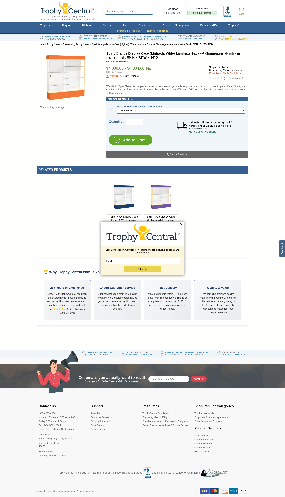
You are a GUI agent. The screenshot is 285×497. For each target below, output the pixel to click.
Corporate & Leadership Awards (211, 417)
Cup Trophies (201, 435)
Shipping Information (101, 421)
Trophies (45, 25)
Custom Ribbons (203, 447)
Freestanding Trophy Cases (76, 44)
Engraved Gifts (209, 25)
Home (41, 44)
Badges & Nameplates (176, 25)
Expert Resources (157, 30)
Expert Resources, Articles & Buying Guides (165, 425)
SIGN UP (199, 379)
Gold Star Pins (201, 451)
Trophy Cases (236, 25)
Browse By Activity (128, 30)
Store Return (97, 425)
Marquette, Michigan (49, 443)
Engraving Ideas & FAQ (154, 417)
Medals (107, 25)
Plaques (66, 25)
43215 (203, 128)
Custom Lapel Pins (204, 439)
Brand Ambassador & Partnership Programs (165, 421)
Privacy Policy (98, 429)
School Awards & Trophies (208, 421)
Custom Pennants (203, 443)
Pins (125, 25)
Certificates (145, 25)
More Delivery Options (202, 131)
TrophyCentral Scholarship (156, 413)
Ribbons (87, 25)
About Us (95, 413)
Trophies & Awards (204, 413)
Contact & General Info (102, 417)
